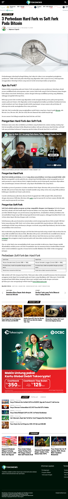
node (31, 198)
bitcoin (15, 286)
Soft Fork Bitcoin (44, 286)
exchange (5, 238)
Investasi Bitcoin (32, 286)
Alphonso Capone (14, 29)
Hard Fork (22, 286)
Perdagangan (45, 470)
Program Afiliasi (46, 472)
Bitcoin (58, 110)
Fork (12, 85)
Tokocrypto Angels (47, 474)
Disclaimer (65, 10)
